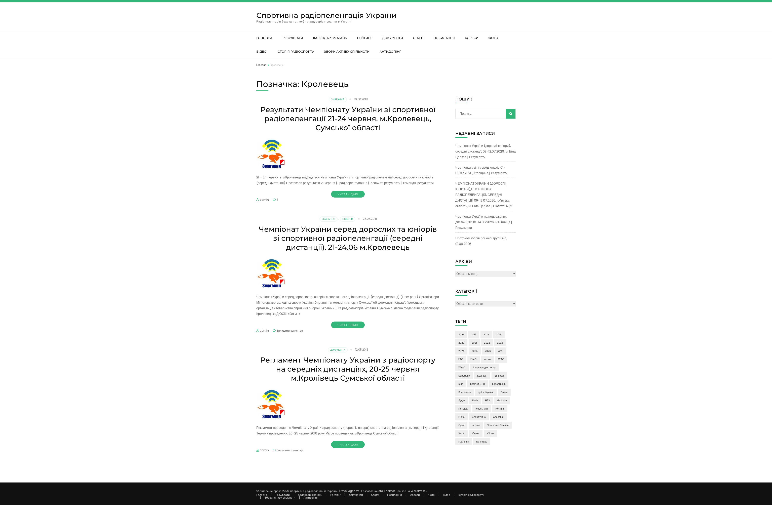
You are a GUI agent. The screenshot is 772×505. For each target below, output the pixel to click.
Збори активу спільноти (347, 51)
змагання (463, 441)
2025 (475, 351)
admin (264, 200)
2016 (461, 334)
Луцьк (461, 400)
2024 (461, 351)
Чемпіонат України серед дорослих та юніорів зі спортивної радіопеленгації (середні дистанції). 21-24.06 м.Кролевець (348, 238)
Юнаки (475, 433)
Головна (264, 38)
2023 (500, 342)
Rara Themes (386, 491)
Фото (493, 38)
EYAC (473, 359)
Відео (261, 51)
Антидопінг (390, 51)
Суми (461, 425)
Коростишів (498, 384)
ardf (500, 351)
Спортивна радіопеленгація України (326, 15)
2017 (473, 334)
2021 (474, 342)
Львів (475, 400)
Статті (418, 38)
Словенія (498, 417)
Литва (504, 392)
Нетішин (502, 400)
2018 (486, 334)
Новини (347, 219)
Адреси (471, 38)
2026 (488, 351)
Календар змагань (330, 38)
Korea (487, 359)
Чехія (461, 433)
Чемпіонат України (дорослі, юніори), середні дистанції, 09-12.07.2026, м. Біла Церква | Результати (485, 151)
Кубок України (486, 392)
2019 (499, 334)
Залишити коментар (290, 331)
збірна (490, 433)
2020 (461, 342)
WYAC (462, 367)
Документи (392, 38)
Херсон (476, 425)
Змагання (337, 99)
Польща (463, 408)
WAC (501, 359)
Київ (460, 384)
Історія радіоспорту (295, 51)
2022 (487, 342)
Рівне (461, 417)
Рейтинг (364, 38)
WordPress (418, 491)
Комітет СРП (477, 384)
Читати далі (348, 194)
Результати (292, 38)
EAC (460, 359)
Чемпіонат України (498, 425)
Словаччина (479, 417)
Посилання (444, 38)
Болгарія (482, 375)
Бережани (464, 375)
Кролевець (464, 392)
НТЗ (487, 400)
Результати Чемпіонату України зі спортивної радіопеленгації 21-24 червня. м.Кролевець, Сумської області (347, 118)
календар (481, 441)
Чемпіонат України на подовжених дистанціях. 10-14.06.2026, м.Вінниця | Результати (483, 222)
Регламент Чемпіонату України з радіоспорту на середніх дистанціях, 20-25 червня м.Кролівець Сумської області (347, 368)
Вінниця (499, 375)
